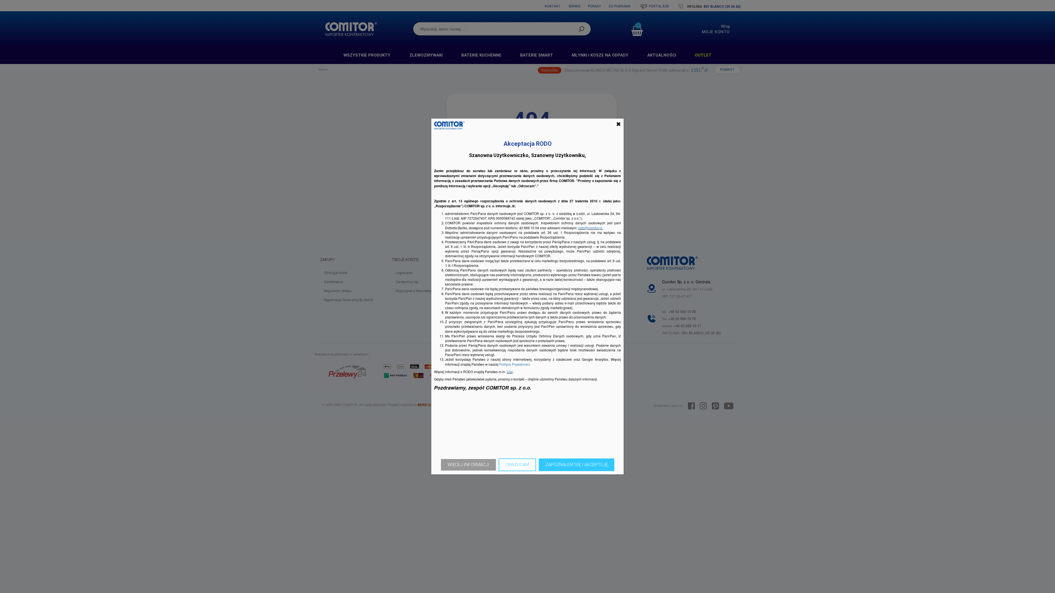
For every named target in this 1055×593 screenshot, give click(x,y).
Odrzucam (517, 464)
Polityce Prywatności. (515, 364)
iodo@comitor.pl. (590, 227)
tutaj (510, 371)
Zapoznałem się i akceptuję (576, 464)
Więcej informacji (468, 464)
